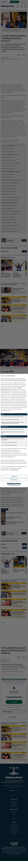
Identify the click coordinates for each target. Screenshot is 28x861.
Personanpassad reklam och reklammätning (10, 419)
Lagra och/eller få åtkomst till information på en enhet (12, 416)
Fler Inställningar (14, 479)
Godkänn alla (14, 476)
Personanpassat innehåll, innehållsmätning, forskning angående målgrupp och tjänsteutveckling (12, 423)
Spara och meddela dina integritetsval (9, 445)
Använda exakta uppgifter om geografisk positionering (12, 429)
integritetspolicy (14, 469)
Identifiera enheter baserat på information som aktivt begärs (12, 432)
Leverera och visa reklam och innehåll (9, 442)
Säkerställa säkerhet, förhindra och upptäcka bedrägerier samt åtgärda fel (12, 439)
